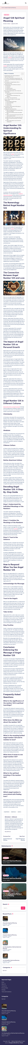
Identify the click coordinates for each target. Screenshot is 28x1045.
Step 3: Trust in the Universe (12, 97)
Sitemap (3, 989)
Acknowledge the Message (11, 101)
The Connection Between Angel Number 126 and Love (14, 80)
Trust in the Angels (10, 102)
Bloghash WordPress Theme (16, 1042)
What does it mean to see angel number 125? (15, 117)
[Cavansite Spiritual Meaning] (5, 930)
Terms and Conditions (6, 991)
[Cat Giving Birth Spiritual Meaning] (5, 956)
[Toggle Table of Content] (21, 74)
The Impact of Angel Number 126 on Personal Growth (12, 83)
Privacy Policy (5, 987)
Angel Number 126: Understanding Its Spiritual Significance (12, 76)
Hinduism (8, 87)
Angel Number (6, 811)
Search (5, 904)
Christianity (9, 85)
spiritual (10, 57)
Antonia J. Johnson (11, 817)
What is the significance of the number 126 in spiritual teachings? (15, 111)
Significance (13, 811)
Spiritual (6, 14)
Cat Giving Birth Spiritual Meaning (11, 960)
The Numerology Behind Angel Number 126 (13, 78)
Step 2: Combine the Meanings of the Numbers (13, 96)
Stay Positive (9, 105)
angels (12, 154)
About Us (4, 984)
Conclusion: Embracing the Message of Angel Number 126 (13, 107)
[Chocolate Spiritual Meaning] (5, 918)
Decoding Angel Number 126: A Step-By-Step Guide (13, 91)
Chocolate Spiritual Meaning (12, 861)
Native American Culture (11, 89)
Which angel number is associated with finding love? (14, 121)
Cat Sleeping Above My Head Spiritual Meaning (12, 947)
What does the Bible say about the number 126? (14, 113)
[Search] (23, 908)
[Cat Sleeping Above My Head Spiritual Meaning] (5, 942)
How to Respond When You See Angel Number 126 (12, 100)
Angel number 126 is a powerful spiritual (11, 406)
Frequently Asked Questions (10, 108)
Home (3, 7)
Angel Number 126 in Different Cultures (13, 84)
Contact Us (4, 986)
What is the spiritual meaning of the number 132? (14, 119)
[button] (8, 831)
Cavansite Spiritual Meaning (12, 878)
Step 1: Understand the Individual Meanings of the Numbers (15, 94)
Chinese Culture (10, 88)
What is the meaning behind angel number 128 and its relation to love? (15, 115)
